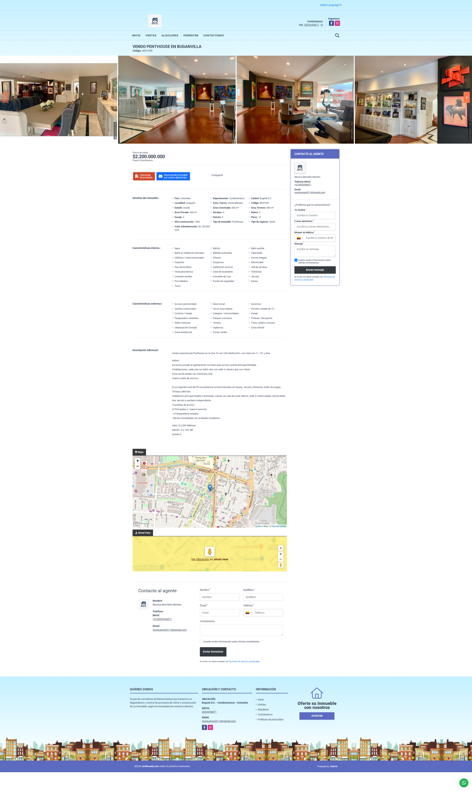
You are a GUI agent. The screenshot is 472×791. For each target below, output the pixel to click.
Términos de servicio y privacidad (244, 661)
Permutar (190, 35)
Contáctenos (213, 35)
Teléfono (248, 605)
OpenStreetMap (279, 526)
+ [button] (137, 460)
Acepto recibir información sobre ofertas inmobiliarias (231, 641)
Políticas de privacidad (270, 719)
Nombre (205, 589)
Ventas (151, 35)
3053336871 (311, 24)
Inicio (136, 35)
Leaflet (259, 526)
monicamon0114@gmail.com (170, 629)
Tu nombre (300, 209)
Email (204, 605)
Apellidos (249, 589)
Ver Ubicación (200, 559)
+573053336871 (162, 619)
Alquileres (170, 35)
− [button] (137, 466)
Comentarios (207, 621)
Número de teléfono (304, 232)
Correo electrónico (304, 221)
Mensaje (299, 243)
